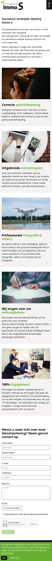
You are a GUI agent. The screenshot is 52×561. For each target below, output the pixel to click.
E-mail (5, 463)
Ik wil (4, 503)
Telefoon (6, 472)
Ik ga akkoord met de (26, 514)
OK (4, 558)
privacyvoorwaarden (37, 514)
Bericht (5, 483)
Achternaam (8, 452)
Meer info (14, 557)
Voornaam (7, 442)
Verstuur (8, 532)
